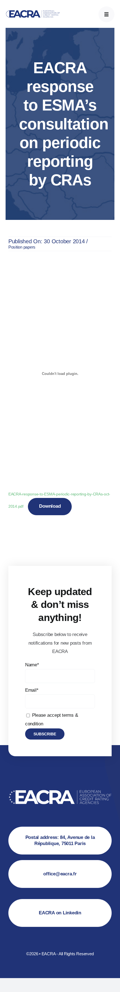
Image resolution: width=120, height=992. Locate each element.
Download (50, 506)
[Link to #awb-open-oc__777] (106, 14)
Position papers (21, 247)
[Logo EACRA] (33, 10)
